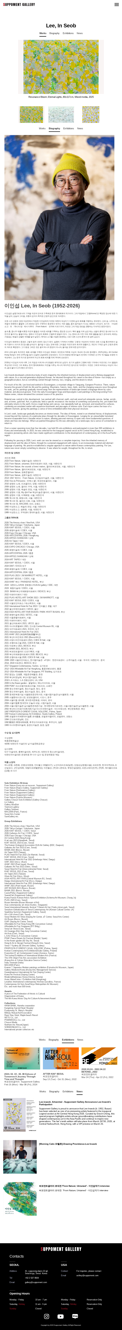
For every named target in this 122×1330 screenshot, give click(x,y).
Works (42, 33)
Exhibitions (68, 33)
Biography (54, 33)
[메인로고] (19, 4)
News (80, 33)
